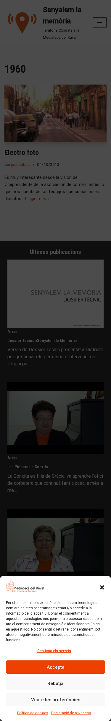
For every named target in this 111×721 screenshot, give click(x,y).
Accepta (56, 667)
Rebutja (55, 683)
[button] (102, 587)
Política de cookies (32, 713)
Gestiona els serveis (54, 651)
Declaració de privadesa (71, 713)
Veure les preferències (55, 699)
